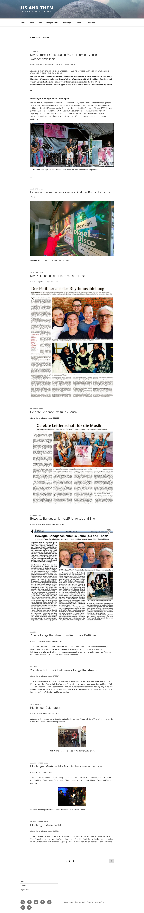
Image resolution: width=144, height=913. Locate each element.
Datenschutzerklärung (72, 902)
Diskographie (67, 23)
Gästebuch (91, 23)
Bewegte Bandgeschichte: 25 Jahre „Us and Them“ (64, 518)
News (32, 23)
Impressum (24, 890)
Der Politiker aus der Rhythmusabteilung (57, 275)
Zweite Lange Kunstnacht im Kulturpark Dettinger (63, 635)
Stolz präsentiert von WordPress (93, 902)
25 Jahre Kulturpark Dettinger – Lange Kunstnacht (64, 670)
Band (40, 23)
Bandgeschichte (52, 23)
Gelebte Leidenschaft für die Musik (54, 412)
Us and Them (37, 7)
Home (23, 23)
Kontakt (23, 886)
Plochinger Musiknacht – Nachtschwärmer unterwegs (66, 766)
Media (79, 23)
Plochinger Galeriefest (45, 707)
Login (22, 881)
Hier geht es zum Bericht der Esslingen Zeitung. (49, 260)
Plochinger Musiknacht (45, 825)
